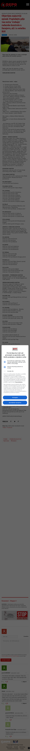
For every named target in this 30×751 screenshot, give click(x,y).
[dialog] (15, 375)
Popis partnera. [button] (18, 382)
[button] (15, 371)
